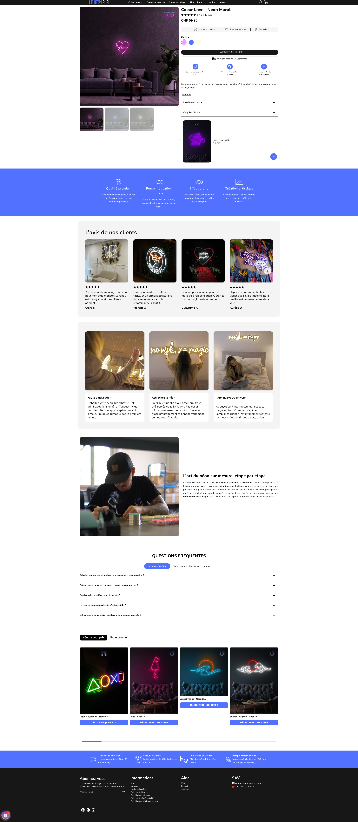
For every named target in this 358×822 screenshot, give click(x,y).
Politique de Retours (139, 792)
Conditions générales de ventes (144, 801)
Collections (134, 2)
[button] (175, 55)
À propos (185, 789)
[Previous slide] (90, 271)
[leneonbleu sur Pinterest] (88, 810)
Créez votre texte (156, 2)
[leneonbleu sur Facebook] (83, 810)
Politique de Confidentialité (142, 798)
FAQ (132, 783)
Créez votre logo (177, 2)
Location (211, 2)
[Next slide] (267, 271)
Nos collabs (196, 2)
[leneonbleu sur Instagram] (94, 810)
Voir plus (186, 94)
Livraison (134, 786)
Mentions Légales (138, 789)
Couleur (185, 37)
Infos (222, 2)
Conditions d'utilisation (140, 795)
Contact (184, 786)
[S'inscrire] (123, 791)
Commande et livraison (186, 566)
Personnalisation (157, 566)
